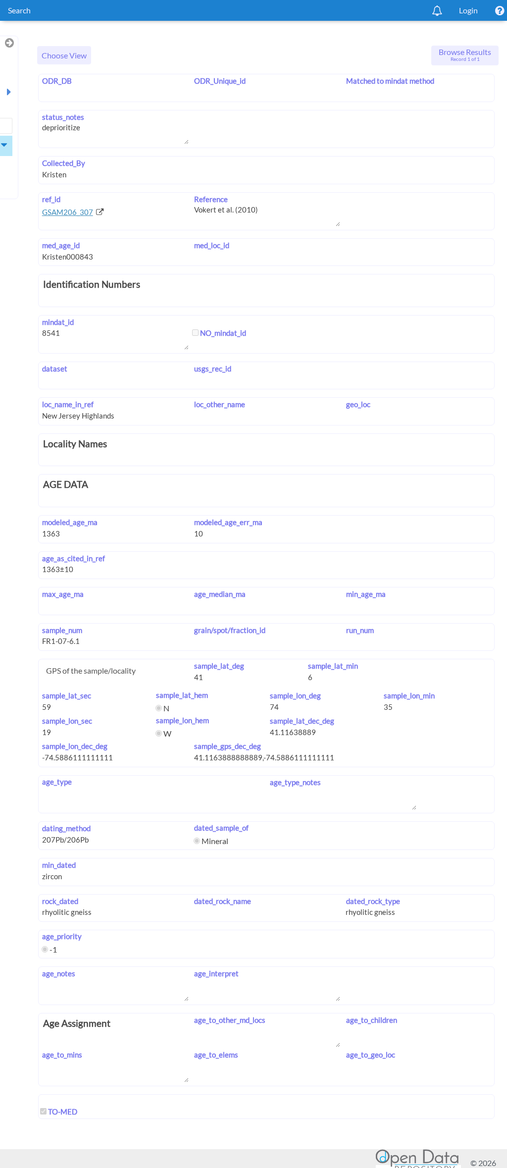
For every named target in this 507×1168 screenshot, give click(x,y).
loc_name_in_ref (68, 404)
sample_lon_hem (182, 720)
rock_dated (60, 901)
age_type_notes (295, 782)
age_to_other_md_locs (229, 1019)
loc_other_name (219, 404)
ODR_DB (57, 80)
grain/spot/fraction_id (229, 630)
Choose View (64, 55)
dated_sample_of (221, 827)
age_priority (62, 936)
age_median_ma (220, 593)
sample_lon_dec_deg (74, 746)
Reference (211, 199)
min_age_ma (365, 593)
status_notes (63, 116)
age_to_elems (216, 1054)
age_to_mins (62, 1054)
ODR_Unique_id (220, 80)
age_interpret (216, 973)
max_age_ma (63, 593)
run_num (359, 630)
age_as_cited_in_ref (73, 558)
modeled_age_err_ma (228, 522)
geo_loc (358, 404)
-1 (52, 949)
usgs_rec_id (212, 368)
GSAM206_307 (67, 212)
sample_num (62, 630)
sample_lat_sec (66, 695)
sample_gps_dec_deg (227, 746)
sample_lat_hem (182, 694)
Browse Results (465, 54)
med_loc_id (211, 245)
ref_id (51, 199)
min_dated (59, 864)
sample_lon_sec (67, 720)
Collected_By (63, 163)
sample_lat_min (333, 665)
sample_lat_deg (219, 665)
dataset (54, 368)
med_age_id (61, 245)
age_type (57, 781)
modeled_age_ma (70, 522)
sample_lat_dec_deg (302, 720)
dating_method (66, 828)
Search (19, 10)
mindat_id (58, 322)
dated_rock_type (373, 901)
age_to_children (371, 1019)
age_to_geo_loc (370, 1054)
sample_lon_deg (295, 695)
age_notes (58, 973)
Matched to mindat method (390, 80)
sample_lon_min (409, 695)
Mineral (214, 841)
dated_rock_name (222, 901)
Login (468, 10)
